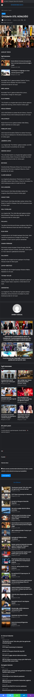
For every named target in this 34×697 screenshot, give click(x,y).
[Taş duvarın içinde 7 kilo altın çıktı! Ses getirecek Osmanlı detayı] (6, 490)
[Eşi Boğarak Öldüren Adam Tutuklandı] (6, 540)
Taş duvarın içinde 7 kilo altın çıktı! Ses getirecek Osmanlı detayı (21, 488)
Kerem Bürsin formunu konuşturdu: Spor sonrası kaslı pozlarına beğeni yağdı (21, 63)
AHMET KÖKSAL (7, 20)
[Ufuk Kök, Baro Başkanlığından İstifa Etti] (6, 597)
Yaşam (9, 10)
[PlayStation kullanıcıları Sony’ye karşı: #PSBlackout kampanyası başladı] (6, 561)
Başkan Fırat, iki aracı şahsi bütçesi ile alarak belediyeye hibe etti (22, 581)
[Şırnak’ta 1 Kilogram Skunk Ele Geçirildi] (6, 504)
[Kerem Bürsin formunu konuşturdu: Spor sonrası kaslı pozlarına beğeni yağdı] (5, 63)
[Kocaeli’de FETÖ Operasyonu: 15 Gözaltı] (6, 576)
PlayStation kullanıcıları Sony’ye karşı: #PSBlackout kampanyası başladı (21, 560)
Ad (2, 451)
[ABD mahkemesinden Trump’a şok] (6, 533)
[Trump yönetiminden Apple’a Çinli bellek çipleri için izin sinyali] (6, 554)
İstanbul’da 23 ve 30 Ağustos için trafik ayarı (8, 380)
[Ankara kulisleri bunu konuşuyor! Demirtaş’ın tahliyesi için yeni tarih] (6, 590)
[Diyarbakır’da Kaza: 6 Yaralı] (6, 617)
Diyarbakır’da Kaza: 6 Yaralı (20, 615)
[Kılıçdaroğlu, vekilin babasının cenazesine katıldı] (6, 610)
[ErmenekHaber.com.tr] (17, 5)
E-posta (3, 457)
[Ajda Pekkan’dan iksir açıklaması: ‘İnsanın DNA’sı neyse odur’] (25, 409)
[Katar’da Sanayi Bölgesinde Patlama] (6, 624)
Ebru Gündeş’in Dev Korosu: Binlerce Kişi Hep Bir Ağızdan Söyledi (25, 399)
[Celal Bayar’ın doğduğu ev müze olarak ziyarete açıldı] (5, 72)
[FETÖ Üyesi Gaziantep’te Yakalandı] (6, 497)
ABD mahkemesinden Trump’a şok (21, 530)
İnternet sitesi (4, 462)
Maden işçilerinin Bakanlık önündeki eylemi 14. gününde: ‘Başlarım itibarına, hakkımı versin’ (22, 546)
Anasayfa (5, 10)
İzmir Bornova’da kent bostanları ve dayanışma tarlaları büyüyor (8, 416)
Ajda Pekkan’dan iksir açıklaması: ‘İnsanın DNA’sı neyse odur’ (24, 416)
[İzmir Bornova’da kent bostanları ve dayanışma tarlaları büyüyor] (8, 409)
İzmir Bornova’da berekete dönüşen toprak (8, 398)
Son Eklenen (17, 482)
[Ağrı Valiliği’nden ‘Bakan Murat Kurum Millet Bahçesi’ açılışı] (25, 374)
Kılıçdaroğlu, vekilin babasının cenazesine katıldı (20, 609)
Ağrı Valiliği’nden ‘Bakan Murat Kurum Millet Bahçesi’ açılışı (24, 381)
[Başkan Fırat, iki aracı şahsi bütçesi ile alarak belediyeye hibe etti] (6, 583)
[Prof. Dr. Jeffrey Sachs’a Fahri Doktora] (6, 569)
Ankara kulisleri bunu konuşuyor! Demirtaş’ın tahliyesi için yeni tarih (22, 588)
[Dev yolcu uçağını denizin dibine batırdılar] (6, 511)
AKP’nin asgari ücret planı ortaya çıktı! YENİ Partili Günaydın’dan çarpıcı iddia (21, 517)
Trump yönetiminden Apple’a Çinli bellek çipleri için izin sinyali (21, 552)
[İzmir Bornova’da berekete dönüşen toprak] (8, 391)
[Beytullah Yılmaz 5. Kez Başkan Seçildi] (6, 604)
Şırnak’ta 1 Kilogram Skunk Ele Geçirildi (13, 1)
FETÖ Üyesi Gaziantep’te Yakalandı (22, 494)
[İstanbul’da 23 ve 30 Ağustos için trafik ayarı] (8, 374)
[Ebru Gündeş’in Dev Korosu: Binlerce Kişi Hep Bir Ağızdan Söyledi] (25, 391)
